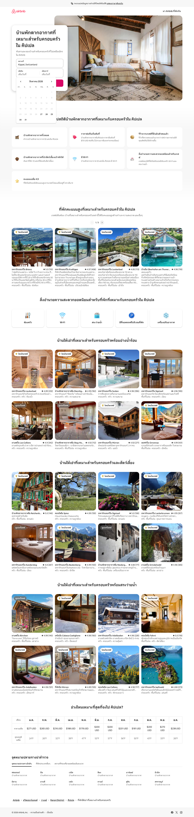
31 (26, 120)
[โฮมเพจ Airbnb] (18, 11)
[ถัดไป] (102, 222)
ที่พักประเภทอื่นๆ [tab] (43, 763)
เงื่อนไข (50, 812)
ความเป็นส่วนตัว (37, 812)
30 (20, 120)
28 (46, 114)
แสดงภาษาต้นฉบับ (115, 3)
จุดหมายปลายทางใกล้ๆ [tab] (22, 763)
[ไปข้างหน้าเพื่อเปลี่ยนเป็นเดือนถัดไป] (51, 81)
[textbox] (28, 74)
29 (52, 114)
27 (41, 114)
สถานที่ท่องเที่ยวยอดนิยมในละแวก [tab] (69, 763)
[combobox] (39, 64)
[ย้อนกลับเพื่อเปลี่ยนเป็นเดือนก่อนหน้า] (21, 81)
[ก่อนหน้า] (92, 222)
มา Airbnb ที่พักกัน (172, 11)
